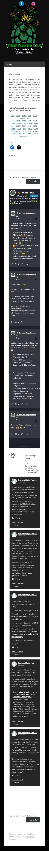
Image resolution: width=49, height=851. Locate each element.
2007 (24, 128)
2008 (30, 128)
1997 (24, 123)
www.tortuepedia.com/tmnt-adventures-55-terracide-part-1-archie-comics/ (23, 769)
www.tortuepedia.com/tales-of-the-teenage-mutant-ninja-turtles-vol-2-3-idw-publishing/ (25, 634)
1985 (24, 115)
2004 (35, 126)
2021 (27, 136)
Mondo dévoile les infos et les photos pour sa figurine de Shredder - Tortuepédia (25, 694)
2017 (24, 133)
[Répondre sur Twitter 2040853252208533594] (12, 404)
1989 (27, 118)
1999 (36, 123)
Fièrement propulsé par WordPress (22, 834)
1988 (22, 118)
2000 (12, 126)
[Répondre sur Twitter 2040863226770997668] (12, 322)
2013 (29, 131)
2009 (36, 128)
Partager (16, 525)
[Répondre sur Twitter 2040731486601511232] (12, 434)
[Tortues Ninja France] (14, 455)
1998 (30, 123)
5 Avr (18, 218)
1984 (18, 115)
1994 (35, 121)
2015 (13, 133)
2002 (24, 126)
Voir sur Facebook (17, 522)
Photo (17, 518)
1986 (29, 115)
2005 (13, 128)
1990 (12, 121)
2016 (19, 133)
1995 (13, 123)
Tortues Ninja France (27, 480)
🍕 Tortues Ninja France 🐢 (26, 214)
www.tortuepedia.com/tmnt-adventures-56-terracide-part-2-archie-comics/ (23, 512)
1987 (35, 115)
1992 (24, 121)
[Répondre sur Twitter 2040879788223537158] (12, 263)
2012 (24, 131)
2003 (29, 126)
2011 (18, 131)
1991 (18, 121)
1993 (29, 121)
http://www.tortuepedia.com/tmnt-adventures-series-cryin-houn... (23, 311)
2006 (19, 128)
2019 (36, 133)
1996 (19, 123)
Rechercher (33, 181)
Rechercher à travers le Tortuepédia (22, 177)
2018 (30, 133)
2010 (12, 131)
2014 (35, 131)
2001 (18, 126)
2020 (22, 136)
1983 (12, 115)
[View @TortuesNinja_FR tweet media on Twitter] (24, 427)
